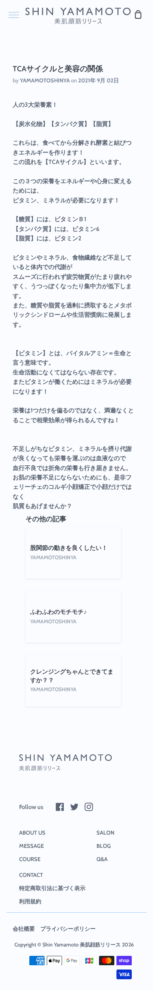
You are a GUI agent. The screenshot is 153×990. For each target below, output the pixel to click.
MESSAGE (31, 845)
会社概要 (24, 928)
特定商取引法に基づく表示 (52, 888)
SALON (105, 832)
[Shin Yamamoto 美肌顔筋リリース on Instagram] (89, 807)
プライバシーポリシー (68, 928)
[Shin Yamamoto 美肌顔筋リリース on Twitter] (74, 807)
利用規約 (30, 901)
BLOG (103, 845)
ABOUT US (32, 832)
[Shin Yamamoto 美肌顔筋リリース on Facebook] (60, 807)
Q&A (102, 859)
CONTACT (31, 874)
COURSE (29, 859)
